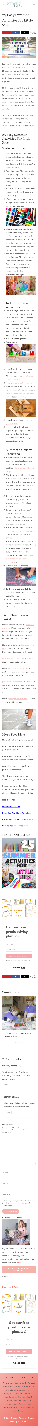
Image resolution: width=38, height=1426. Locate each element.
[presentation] (19, 1013)
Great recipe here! (25, 383)
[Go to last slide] (5, 1019)
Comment (7, 1132)
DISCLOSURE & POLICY (22, 1377)
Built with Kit (19, 967)
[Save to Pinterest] (6, 32)
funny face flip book (18, 668)
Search (5, 1276)
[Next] (32, 1019)
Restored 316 (24, 1421)
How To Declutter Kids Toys (15, 826)
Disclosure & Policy (10, 1287)
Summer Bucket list (11, 806)
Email (6, 1183)
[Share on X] (25, 32)
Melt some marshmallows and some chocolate (19, 558)
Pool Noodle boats (10, 658)
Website (6, 1194)
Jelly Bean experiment (12, 682)
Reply (6, 1084)
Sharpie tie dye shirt (18, 699)
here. (19, 1263)
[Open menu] (34, 4)
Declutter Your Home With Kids (16, 813)
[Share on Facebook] (15, 32)
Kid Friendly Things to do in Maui (17, 819)
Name (6, 1172)
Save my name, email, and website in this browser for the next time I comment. (19, 1203)
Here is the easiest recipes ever (20, 393)
